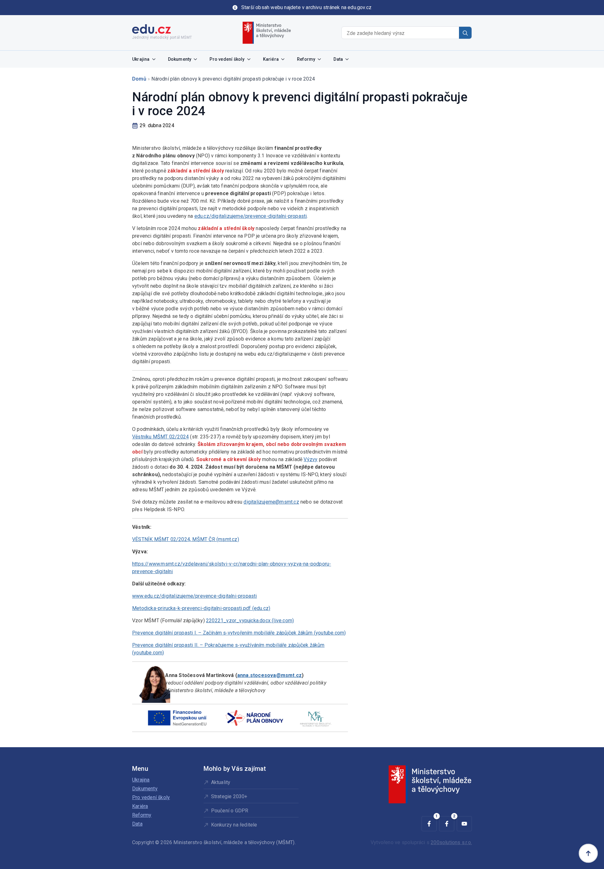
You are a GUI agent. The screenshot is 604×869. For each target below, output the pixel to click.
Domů (139, 79)
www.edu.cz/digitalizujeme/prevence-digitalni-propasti (194, 596)
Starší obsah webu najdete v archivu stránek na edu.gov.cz (306, 7)
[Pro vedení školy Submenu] (251, 59)
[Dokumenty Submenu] (197, 59)
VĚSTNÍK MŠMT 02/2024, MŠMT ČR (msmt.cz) (185, 539)
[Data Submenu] (349, 59)
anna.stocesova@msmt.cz (269, 675)
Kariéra (271, 59)
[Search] (465, 33)
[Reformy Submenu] (321, 59)
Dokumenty (180, 59)
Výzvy (310, 459)
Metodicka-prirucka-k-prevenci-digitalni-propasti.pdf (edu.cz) (201, 608)
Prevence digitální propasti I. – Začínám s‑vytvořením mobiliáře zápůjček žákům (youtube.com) (239, 633)
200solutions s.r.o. (451, 842)
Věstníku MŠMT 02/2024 (160, 437)
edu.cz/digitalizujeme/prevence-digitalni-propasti (250, 216)
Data (338, 59)
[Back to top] (588, 853)
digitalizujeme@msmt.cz (271, 502)
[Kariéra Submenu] (285, 59)
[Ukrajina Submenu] (156, 59)
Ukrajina (141, 59)
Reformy (306, 59)
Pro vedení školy (227, 59)
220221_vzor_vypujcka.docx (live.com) (250, 621)
